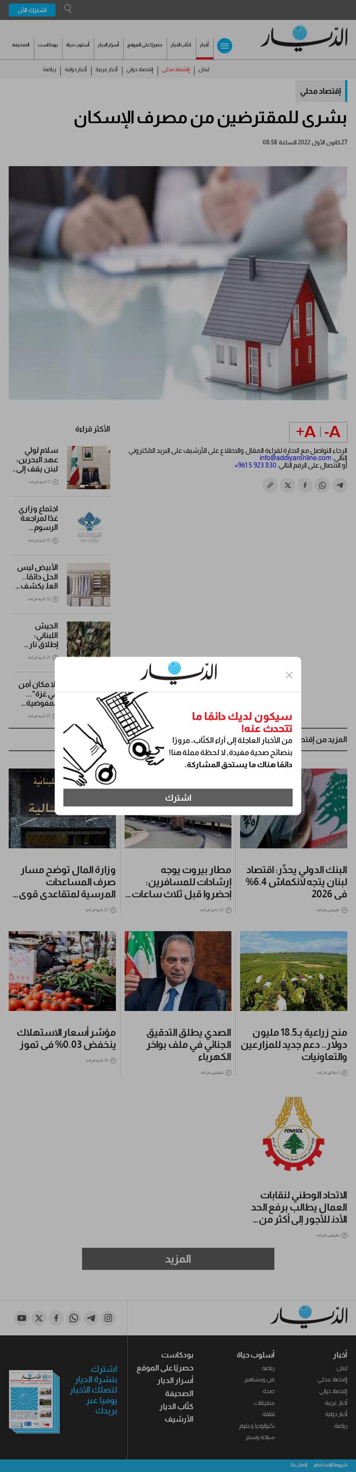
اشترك (178, 797)
